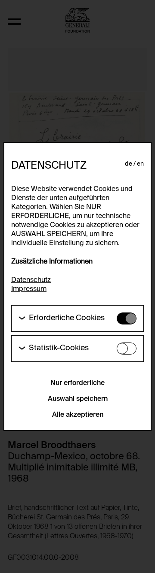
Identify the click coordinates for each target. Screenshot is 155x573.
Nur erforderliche (77, 383)
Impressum (28, 289)
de (128, 164)
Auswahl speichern (78, 399)
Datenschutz (31, 280)
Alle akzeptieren (77, 415)
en (140, 164)
